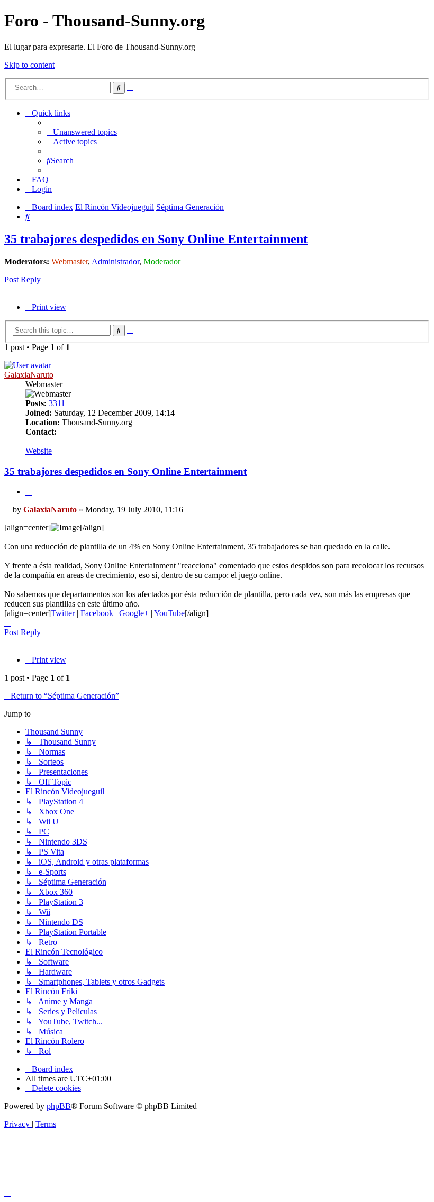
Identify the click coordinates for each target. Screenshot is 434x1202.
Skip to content (29, 64)
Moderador (161, 261)
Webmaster (69, 261)
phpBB (59, 1106)
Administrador (115, 261)
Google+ (134, 613)
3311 (57, 403)
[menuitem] (82, 131)
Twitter (63, 613)
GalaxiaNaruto (28, 374)
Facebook (96, 613)
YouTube (169, 613)
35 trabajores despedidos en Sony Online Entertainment (156, 239)
